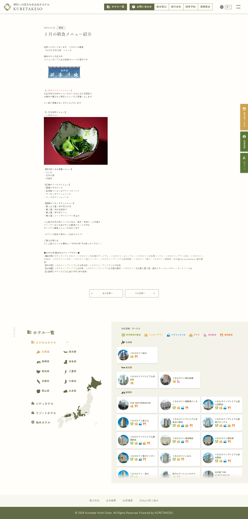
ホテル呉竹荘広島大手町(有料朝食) (71, 271)
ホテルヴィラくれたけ (64, 256)
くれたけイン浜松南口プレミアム (92, 256)
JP (227, 7)
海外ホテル (41, 422)
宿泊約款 (94, 500)
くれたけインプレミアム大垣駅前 (105, 265)
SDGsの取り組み (149, 500)
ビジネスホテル (50, 342)
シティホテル (42, 403)
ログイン (244, 163)
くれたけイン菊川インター (85, 259)
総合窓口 (162, 7)
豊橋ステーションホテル (163, 268)
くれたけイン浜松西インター (149, 256)
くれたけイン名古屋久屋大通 (136, 268)
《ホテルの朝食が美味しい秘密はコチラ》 (64, 234)
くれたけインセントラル (122, 256)
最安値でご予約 (244, 117)
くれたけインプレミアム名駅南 (69, 268)
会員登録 (244, 142)
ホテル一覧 (115, 7)
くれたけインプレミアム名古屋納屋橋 (103, 268)
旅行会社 (176, 7)
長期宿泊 (205, 7)
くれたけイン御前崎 (162, 259)
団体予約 (191, 7)
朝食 (61, 28)
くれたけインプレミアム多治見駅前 (71, 265)
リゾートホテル (43, 413)
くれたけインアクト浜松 (177, 256)
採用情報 (128, 500)
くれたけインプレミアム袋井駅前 (116, 259)
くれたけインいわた (61, 259)
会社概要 (111, 500)
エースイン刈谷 (184, 268)
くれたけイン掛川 (142, 259)
